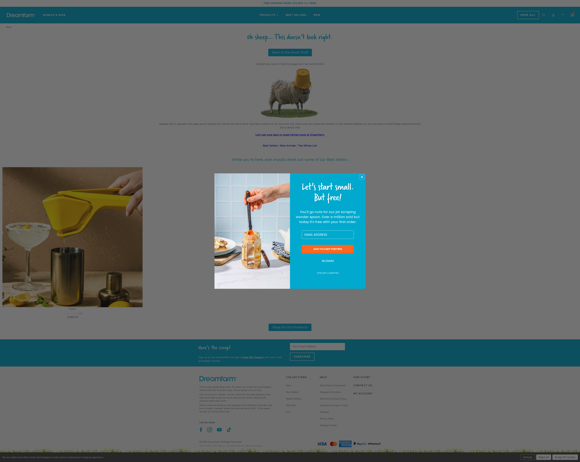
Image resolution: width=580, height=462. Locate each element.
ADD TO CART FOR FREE (327, 249)
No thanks (328, 260)
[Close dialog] (361, 177)
